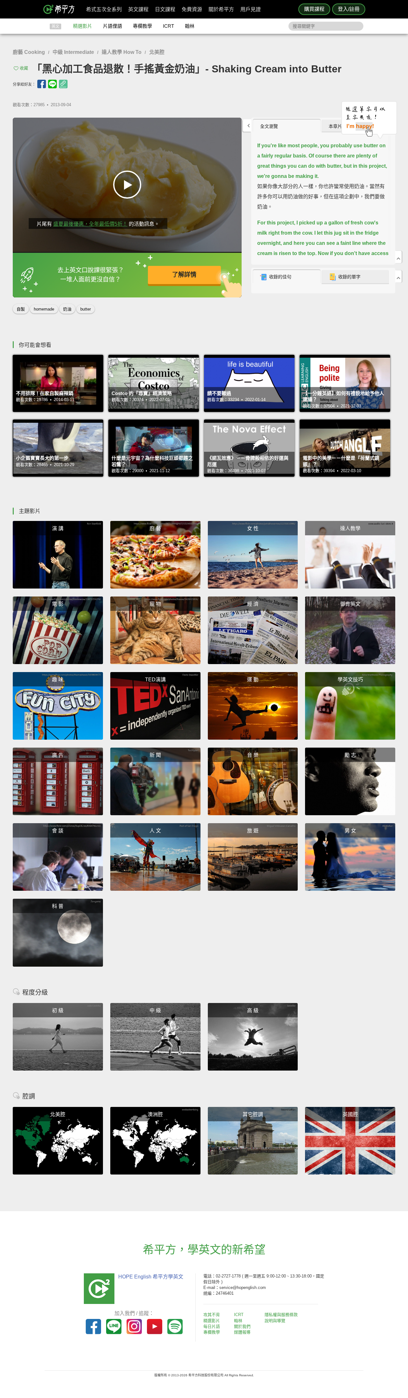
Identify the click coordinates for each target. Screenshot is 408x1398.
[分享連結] (63, 84)
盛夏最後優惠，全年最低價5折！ (90, 224)
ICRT (168, 26)
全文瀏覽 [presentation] (269, 126)
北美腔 (156, 52)
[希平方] (61, 9)
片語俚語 (112, 26)
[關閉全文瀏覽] (398, 257)
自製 (21, 309)
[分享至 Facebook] (41, 84)
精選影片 (82, 26)
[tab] (286, 126)
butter (85, 309)
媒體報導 (242, 1332)
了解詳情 (184, 274)
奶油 (67, 309)
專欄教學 (142, 26)
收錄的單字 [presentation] (349, 276)
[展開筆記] (398, 276)
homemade (44, 309)
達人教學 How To (122, 52)
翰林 (189, 26)
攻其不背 (211, 1314)
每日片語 (211, 1326)
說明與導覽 (275, 1320)
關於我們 (242, 1326)
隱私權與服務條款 (281, 1314)
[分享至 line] (52, 84)
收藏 (24, 68)
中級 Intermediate (73, 52)
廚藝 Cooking (29, 52)
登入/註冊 (349, 9)
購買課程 (314, 9)
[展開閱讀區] (247, 125)
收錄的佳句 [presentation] (280, 276)
